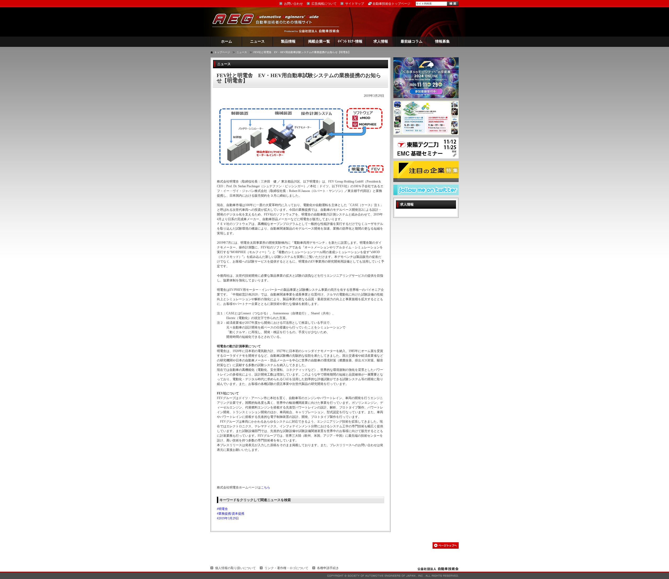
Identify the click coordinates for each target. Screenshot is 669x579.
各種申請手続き (328, 568)
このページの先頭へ (445, 545)
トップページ (222, 52)
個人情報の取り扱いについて (235, 568)
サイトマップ (354, 3)
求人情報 (380, 41)
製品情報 (288, 41)
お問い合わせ (293, 3)
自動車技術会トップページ (391, 3)
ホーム (226, 41)
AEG (269, 22)
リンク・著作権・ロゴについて (286, 568)
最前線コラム (412, 41)
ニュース (257, 41)
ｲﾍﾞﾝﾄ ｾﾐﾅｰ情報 (350, 41)
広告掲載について (324, 3)
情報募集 (442, 41)
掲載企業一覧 (319, 41)
